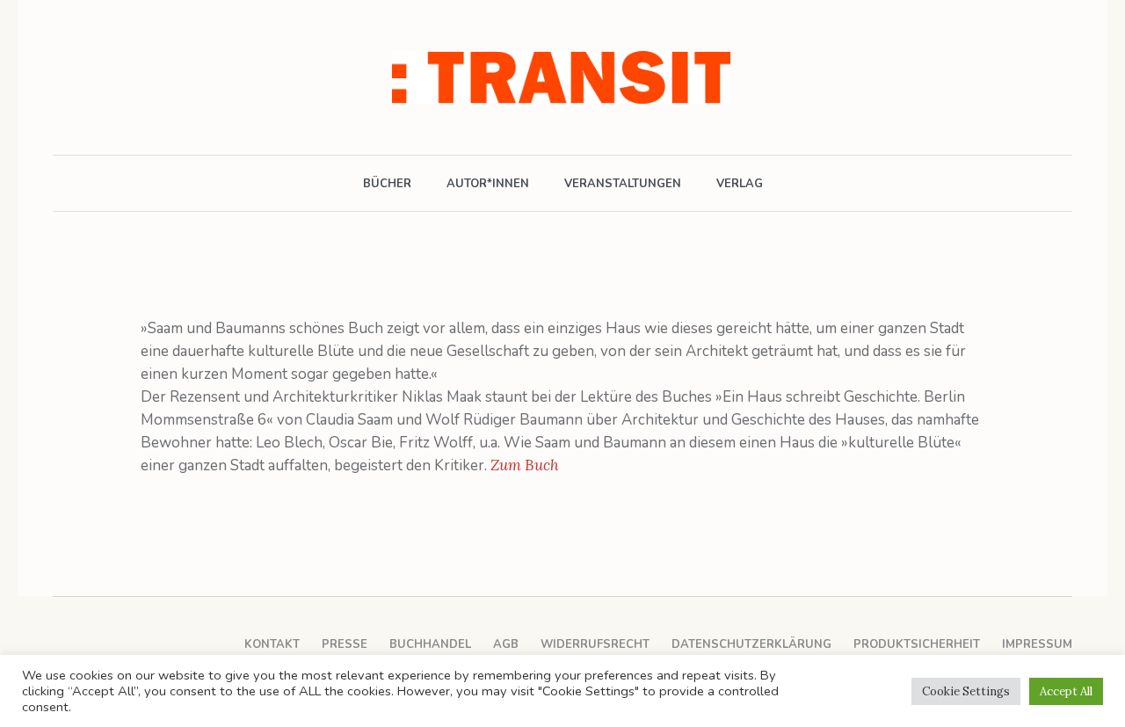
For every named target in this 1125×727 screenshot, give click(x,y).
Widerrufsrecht (595, 644)
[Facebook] (64, 77)
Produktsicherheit (916, 644)
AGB (506, 644)
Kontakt (272, 644)
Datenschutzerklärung (751, 644)
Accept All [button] (1066, 691)
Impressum (1037, 644)
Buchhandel (430, 644)
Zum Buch (524, 465)
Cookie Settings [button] (966, 691)
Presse (344, 644)
